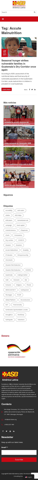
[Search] (35, 12)
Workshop (21, 315)
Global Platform (10, 300)
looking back (25, 290)
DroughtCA (9, 315)
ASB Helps (18, 215)
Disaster (8, 245)
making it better (22, 275)
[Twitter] (6, 431)
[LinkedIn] (13, 431)
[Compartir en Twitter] (32, 89)
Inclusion (8, 285)
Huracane (16, 280)
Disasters (19, 245)
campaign (9, 225)
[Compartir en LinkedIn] (35, 89)
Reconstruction (25, 300)
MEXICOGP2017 (11, 290)
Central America (11, 230)
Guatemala (9, 275)
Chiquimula (24, 230)
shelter (8, 215)
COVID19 (21, 240)
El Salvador (9, 255)
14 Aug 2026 (18, 123)
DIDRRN (28, 270)
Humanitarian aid (22, 220)
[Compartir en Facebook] (29, 89)
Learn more (7, 89)
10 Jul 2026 (18, 144)
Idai (26, 280)
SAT (7, 305)
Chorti (7, 235)
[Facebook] (2, 431)
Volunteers (21, 320)
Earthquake (9, 320)
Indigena (19, 285)
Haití (7, 280)
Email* (4, 447)
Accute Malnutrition (12, 250)
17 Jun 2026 (18, 165)
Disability (26, 250)
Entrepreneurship (23, 255)
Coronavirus (18, 235)
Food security (17, 305)
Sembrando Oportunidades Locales (17, 310)
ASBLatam (9, 220)
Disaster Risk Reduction (13, 265)
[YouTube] (10, 431)
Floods (29, 285)
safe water (20, 210)
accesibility (9, 210)
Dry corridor (9, 240)
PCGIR (19, 295)
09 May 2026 (16, 186)
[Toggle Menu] (2, 19)
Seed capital (20, 225)
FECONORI (9, 260)
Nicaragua (9, 295)
